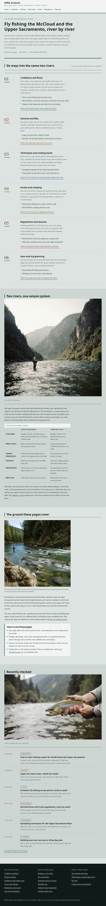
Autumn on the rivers (45, 891)
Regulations (48, 9)
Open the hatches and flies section (35, 143)
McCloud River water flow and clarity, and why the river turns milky (45, 100)
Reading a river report (45, 873)
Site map (75, 880)
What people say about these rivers (83, 877)
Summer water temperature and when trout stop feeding (41, 104)
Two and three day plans (80, 873)
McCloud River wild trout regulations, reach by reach (40, 238)
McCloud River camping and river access (36, 207)
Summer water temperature (47, 887)
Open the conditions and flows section (38, 109)
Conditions (14, 9)
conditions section (18, 495)
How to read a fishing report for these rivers (37, 97)
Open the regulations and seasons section (39, 246)
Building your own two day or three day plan (37, 273)
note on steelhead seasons (58, 619)
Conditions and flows (31, 77)
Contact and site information (81, 884)
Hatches (23, 9)
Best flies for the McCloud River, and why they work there (42, 138)
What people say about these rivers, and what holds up (40, 173)
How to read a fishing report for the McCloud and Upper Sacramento (52, 757)
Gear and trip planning (32, 256)
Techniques (32, 9)
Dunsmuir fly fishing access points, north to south (39, 204)
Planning (57, 9)
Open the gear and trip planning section (38, 278)
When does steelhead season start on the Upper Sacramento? (42, 242)
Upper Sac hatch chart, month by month (35, 135)
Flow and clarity (43, 877)
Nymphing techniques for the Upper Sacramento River (40, 169)
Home (6, 9)
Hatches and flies (29, 118)
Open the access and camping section (36, 212)
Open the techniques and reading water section (41, 177)
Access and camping (31, 187)
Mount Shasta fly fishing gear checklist (35, 270)
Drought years (43, 884)
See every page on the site (15, 851)
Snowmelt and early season (47, 880)
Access (40, 9)
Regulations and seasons (33, 221)
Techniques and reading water (36, 152)
